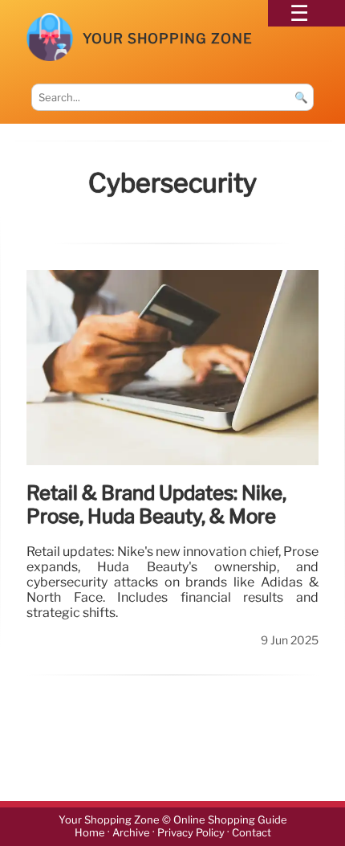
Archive (131, 833)
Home (90, 833)
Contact (251, 833)
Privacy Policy (191, 833)
